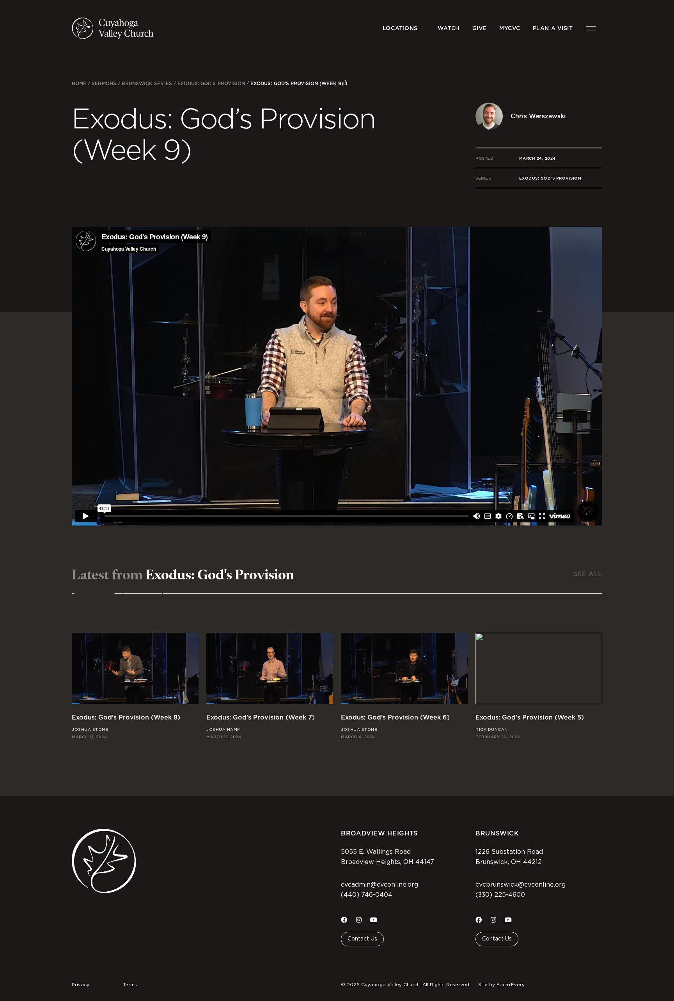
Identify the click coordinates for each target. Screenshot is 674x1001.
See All (587, 574)
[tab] (94, 598)
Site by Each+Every (501, 984)
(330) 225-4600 (500, 895)
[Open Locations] (422, 28)
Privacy (80, 984)
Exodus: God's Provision (211, 83)
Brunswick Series (147, 83)
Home (79, 83)
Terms (130, 984)
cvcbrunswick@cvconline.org (520, 885)
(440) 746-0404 (366, 895)
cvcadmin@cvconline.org (379, 885)
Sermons (104, 83)
